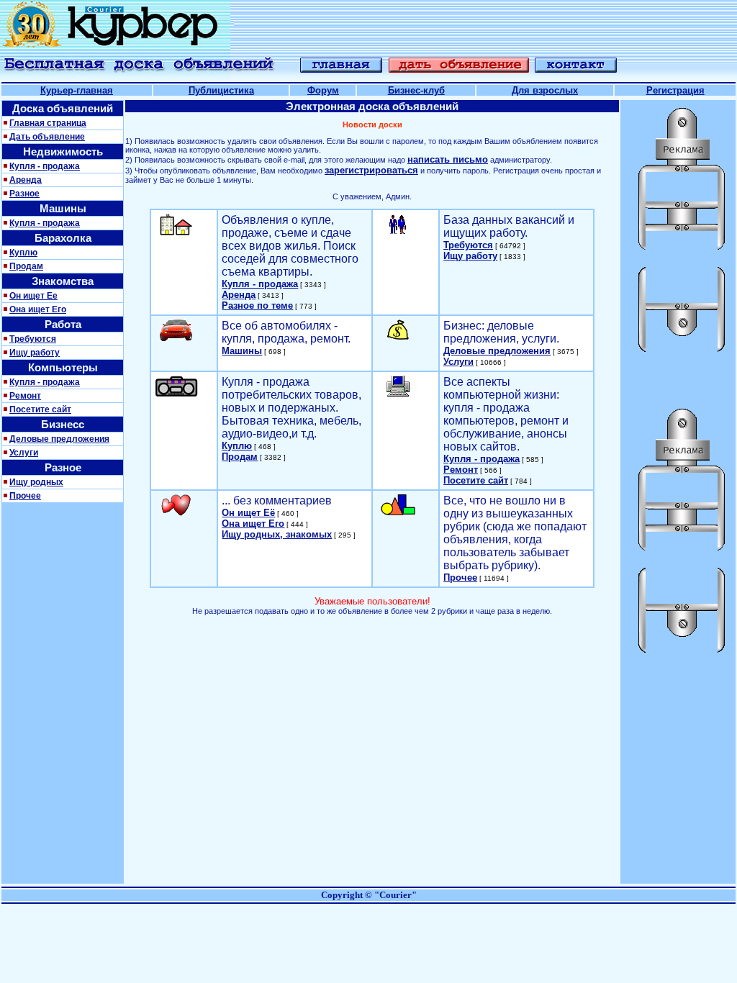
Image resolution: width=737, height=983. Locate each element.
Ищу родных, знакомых (277, 534)
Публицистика (221, 90)
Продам (26, 266)
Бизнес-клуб (416, 90)
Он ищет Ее (33, 296)
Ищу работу (34, 353)
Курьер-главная (76, 90)
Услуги (23, 453)
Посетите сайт (40, 409)
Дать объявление (47, 137)
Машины (242, 350)
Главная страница (47, 123)
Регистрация (675, 90)
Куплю (23, 253)
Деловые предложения (59, 439)
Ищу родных (36, 482)
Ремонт (25, 396)
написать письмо (447, 159)
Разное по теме (257, 305)
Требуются (32, 339)
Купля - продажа (44, 166)
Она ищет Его (37, 309)
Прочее (25, 496)
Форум (323, 90)
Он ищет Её (248, 512)
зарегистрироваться (371, 170)
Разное (24, 194)
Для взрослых (545, 90)
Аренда (25, 180)
